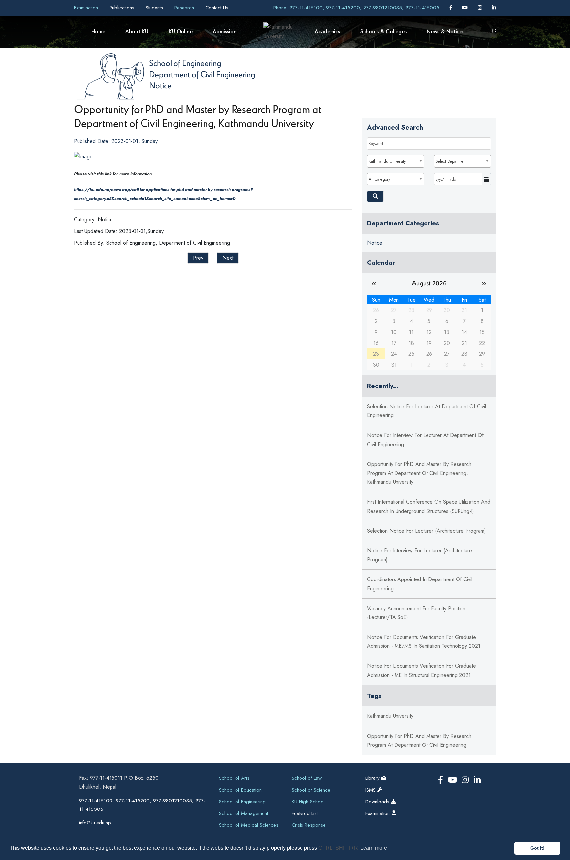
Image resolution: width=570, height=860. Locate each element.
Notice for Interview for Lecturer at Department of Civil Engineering (425, 439)
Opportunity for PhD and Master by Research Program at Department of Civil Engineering (419, 740)
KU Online (181, 31)
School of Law (307, 778)
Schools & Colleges (383, 31)
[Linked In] (494, 7)
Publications (123, 7)
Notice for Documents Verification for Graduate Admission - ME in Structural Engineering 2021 (421, 670)
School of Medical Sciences (248, 825)
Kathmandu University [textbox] (387, 161)
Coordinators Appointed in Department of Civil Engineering (419, 584)
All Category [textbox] (379, 179)
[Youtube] (465, 7)
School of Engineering (185, 63)
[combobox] (395, 161)
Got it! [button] (537, 848)
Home (98, 31)
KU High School (308, 801)
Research (185, 7)
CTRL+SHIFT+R (338, 848)
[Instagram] (481, 7)
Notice (160, 85)
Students (155, 7)
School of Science (311, 790)
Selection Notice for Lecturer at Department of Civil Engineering (426, 411)
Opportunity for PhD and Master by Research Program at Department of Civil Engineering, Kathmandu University (419, 473)
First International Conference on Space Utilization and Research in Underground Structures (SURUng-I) (428, 506)
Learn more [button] (373, 848)
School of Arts (234, 778)
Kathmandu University (390, 716)
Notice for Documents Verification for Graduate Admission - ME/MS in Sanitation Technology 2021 (423, 641)
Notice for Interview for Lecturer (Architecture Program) (419, 555)
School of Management (243, 813)
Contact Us (217, 7)
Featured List (305, 813)
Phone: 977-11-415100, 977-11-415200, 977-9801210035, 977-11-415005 (356, 7)
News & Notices (445, 31)
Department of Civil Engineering (202, 74)
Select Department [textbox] (451, 161)
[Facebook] (451, 7)
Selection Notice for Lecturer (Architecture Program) (426, 531)
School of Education (240, 790)
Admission (225, 31)
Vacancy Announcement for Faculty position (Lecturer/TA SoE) (416, 613)
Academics (327, 31)
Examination (87, 7)
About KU (136, 31)
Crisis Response (309, 825)
